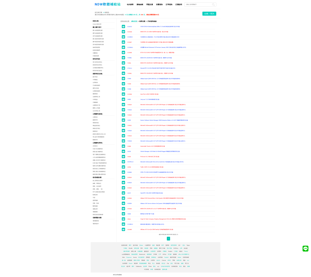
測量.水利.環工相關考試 (99, 160)
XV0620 (129, 188)
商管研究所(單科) (97, 65)
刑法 (180, 266)
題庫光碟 (164, 269)
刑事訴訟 (153, 257)
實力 (142, 248)
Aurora (135, 257)
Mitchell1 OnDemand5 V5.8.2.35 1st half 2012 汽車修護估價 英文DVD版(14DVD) (162, 162)
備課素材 (149, 254)
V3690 (129, 214)
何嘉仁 (181, 251)
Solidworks (139, 266)
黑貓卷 (143, 260)
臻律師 (175, 254)
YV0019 (129, 136)
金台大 (158, 260)
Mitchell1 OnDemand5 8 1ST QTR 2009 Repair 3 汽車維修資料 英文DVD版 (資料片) (162, 125)
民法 (149, 263)
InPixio (164, 254)
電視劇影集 (96, 220)
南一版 (124, 260)
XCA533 (129, 31)
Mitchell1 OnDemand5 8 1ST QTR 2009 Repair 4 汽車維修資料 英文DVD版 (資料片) (162, 141)
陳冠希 (136, 263)
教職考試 (95, 131)
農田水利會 (96, 88)
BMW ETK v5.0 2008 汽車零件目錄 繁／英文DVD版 (154, 31)
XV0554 (129, 203)
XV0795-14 (130, 162)
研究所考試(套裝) (97, 70)
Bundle (130, 248)
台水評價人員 (96, 110)
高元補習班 (141, 257)
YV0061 (129, 73)
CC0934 (129, 94)
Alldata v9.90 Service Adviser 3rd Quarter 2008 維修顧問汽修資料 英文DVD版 (161, 203)
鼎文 (171, 263)
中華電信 (95, 99)
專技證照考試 (96, 125)
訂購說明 (179, 4)
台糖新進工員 (96, 105)
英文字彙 (169, 248)
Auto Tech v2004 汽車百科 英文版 (149, 94)
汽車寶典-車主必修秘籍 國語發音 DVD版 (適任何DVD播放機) (156, 42)
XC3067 (129, 42)
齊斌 (174, 260)
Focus (186, 251)
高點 (184, 260)
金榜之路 (179, 260)
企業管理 (153, 251)
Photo (150, 266)
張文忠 (163, 263)
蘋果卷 (167, 245)
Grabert (170, 251)
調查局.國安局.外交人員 (99, 134)
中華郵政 (95, 79)
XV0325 (129, 208)
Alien (123, 257)
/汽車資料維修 (152, 21)
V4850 (129, 99)
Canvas (164, 260)
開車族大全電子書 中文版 (147, 213)
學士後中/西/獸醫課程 (98, 137)
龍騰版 (156, 248)
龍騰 (188, 266)
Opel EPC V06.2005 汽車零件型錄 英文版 (151, 193)
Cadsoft (166, 257)
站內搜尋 (130, 4)
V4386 (129, 146)
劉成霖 (146, 248)
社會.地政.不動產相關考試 (100, 163)
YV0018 (129, 141)
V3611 (129, 219)
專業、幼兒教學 (97, 186)
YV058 (129, 89)
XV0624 (129, 177)
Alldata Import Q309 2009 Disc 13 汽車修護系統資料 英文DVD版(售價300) (160, 78)
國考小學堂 (137, 260)
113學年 (153, 260)
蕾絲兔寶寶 (134, 254)
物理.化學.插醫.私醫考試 (99, 165)
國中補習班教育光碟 (98, 41)
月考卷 (155, 254)
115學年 (159, 251)
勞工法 (187, 263)
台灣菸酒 (95, 82)
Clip (168, 263)
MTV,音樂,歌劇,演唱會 (99, 192)
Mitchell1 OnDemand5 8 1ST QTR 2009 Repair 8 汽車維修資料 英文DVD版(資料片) (162, 115)
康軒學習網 (126, 251)
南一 (180, 245)
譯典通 (148, 257)
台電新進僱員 (96, 91)
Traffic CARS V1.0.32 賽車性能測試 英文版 (151, 167)
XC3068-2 (130, 37)
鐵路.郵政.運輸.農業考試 (99, 174)
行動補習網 (96, 56)
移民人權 (133, 251)
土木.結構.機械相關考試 (99, 157)
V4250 (129, 156)
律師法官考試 (96, 128)
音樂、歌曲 (96, 203)
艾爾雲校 (95, 53)
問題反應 (149, 4)
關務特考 (95, 139)
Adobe (179, 257)
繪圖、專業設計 (97, 183)
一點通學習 (147, 245)
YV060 (129, 78)
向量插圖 (140, 251)
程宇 (162, 245)
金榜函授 (129, 260)
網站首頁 (134, 21)
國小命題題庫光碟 (97, 30)
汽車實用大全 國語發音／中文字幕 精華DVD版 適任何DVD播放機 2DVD (159, 37)
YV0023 (129, 110)
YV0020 (129, 130)
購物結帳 (140, 4)
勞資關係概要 (143, 263)
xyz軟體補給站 (126, 254)
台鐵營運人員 (96, 96)
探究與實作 (174, 245)
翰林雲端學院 (96, 47)
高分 (184, 245)
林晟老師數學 (96, 50)
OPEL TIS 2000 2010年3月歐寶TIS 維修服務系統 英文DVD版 (156, 172)
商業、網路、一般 (97, 189)
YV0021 (129, 125)
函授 (153, 245)
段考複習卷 (175, 266)
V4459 (129, 120)
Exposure (129, 257)
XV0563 (129, 198)
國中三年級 (162, 248)
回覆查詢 (159, 4)
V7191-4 (129, 68)
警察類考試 (96, 122)
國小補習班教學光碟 (98, 39)
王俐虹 (125, 248)
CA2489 (129, 229)
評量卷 (165, 251)
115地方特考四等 (165, 266)
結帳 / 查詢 (209, 13)
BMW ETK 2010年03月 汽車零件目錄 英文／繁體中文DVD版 (156, 63)
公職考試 (95, 117)
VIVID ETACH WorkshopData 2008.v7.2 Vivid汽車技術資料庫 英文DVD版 (160, 26)
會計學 (128, 266)
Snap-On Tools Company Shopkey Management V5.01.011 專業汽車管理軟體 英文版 (163, 219)
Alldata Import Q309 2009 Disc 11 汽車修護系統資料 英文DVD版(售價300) (160, 83)
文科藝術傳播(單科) (98, 67)
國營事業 (95, 93)
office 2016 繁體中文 (183, 254)
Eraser (130, 263)
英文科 (123, 266)
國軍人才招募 (96, 108)
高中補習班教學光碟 (98, 44)
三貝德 (175, 251)
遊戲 (182, 263)
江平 (160, 254)
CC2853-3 (130, 224)
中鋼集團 (95, 102)
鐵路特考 (95, 120)
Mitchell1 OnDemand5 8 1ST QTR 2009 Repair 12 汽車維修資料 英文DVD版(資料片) (163, 104)
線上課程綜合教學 (97, 180)
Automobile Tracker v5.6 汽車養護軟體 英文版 (152, 146)
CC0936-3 (130, 47)
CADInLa (175, 248)
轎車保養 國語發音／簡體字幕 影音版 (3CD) (152, 224)
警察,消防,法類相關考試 (99, 171)
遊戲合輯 (95, 209)
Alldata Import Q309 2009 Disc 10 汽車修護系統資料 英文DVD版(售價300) (160, 89)
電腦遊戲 (95, 211)
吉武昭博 (124, 263)
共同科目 (95, 146)
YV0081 (129, 57)
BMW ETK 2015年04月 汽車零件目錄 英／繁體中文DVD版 (156, 57)
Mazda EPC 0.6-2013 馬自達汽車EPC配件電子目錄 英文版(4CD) (157, 68)
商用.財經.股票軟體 (98, 214)
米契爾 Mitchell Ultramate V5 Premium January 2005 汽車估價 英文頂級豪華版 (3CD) (163, 47)
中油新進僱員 (96, 85)
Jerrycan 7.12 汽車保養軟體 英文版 (149, 99)
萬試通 (158, 245)
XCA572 (129, 26)
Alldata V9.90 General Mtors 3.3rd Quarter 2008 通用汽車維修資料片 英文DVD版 (161, 198)
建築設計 (146, 251)
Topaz (188, 245)
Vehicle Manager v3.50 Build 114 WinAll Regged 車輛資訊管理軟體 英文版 (160, 151)
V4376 (129, 151)
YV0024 (129, 104)
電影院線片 (96, 223)
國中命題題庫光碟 (97, 33)
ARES (169, 260)
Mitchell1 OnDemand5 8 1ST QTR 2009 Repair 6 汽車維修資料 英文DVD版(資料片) (162, 130)
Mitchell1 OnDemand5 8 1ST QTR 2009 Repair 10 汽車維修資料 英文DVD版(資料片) (163, 109)
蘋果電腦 (95, 200)
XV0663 (129, 172)
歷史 (148, 260)
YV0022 (129, 115)
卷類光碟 (136, 248)
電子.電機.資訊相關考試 (99, 154)
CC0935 (129, 52)
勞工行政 (177, 263)
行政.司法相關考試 (98, 148)
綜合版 (185, 248)
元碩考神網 (186, 257)
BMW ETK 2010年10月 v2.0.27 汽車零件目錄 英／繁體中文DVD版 (158, 208)
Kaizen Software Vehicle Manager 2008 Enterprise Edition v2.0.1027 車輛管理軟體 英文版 (164, 120)
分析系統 (160, 257)
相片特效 (135, 245)
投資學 (145, 266)
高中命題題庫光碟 (97, 36)
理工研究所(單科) (97, 62)
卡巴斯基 (146, 269)
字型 (94, 197)
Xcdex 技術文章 (97, 24)
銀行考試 (95, 76)
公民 (181, 248)
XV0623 (129, 182)
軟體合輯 (95, 194)
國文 (154, 266)
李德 (151, 248)
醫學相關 (95, 206)
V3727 (129, 193)
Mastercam (142, 254)
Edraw (141, 245)
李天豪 (169, 254)
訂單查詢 (169, 4)
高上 (153, 263)
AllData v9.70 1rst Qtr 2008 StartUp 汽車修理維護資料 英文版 (156, 229)
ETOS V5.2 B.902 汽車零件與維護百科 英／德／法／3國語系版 (157, 52)
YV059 (129, 84)
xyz (188, 260)
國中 (130, 245)
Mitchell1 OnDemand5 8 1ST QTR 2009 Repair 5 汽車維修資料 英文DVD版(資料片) (162, 135)
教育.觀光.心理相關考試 (99, 168)
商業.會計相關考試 (98, 151)
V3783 (129, 167)
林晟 (151, 269)
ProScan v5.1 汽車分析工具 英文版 (149, 156)
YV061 (129, 63)
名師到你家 (124, 245)
